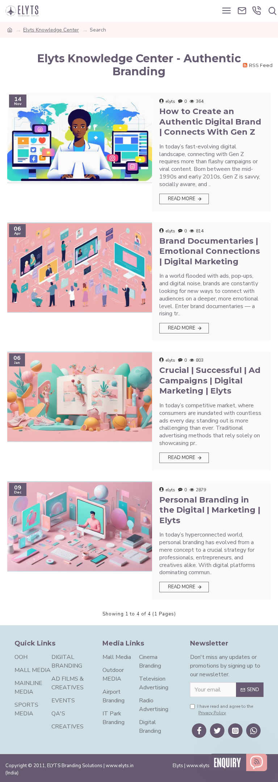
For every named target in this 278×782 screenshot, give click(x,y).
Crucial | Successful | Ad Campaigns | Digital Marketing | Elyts (210, 380)
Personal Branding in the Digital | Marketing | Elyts (209, 510)
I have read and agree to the (225, 709)
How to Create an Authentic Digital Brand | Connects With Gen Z (210, 121)
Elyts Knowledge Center (51, 29)
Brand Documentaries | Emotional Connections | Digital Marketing (209, 251)
